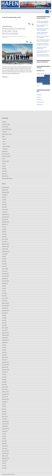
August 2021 (4, 283)
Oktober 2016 (5, 426)
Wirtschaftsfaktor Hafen (7, 178)
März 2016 (4, 443)
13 (41, 79)
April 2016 (4, 441)
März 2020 (4, 325)
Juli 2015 (4, 463)
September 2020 (5, 310)
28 (43, 83)
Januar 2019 (4, 359)
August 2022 (4, 253)
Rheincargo (5, 148)
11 (37, 79)
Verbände (4, 168)
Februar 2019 (5, 357)
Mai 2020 (4, 320)
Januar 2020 (4, 330)
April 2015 (4, 468)
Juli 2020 (4, 315)
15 (45, 79)
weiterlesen (5, 76)
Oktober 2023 (5, 219)
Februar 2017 (5, 416)
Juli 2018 (4, 374)
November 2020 (5, 305)
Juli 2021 (4, 285)
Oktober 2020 (5, 308)
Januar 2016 (4, 448)
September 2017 (5, 399)
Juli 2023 (4, 226)
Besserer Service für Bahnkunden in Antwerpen (43, 37)
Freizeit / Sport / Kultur (7, 134)
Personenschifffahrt (6, 156)
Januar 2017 (4, 418)
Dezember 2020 (5, 303)
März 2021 (4, 295)
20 (41, 81)
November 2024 (5, 187)
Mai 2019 (4, 349)
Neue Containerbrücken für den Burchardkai (42, 25)
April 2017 (4, 411)
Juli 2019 (4, 345)
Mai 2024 (4, 202)
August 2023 (4, 224)
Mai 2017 (4, 409)
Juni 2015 (4, 465)
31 (49, 83)
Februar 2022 (5, 268)
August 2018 (4, 372)
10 (49, 77)
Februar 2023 (5, 239)
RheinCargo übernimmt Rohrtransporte (42, 48)
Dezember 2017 (5, 391)
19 (39, 81)
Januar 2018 (4, 389)
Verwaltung (4, 171)
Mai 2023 (4, 231)
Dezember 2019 (5, 332)
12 (39, 79)
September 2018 (5, 369)
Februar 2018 (5, 386)
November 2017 (5, 394)
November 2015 (5, 453)
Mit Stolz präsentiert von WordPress (8, 474)
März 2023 (4, 236)
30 (47, 83)
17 (49, 79)
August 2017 (4, 401)
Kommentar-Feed (40, 102)
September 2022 (5, 251)
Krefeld (4, 144)
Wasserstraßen (5, 176)
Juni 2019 (4, 347)
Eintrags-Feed (40, 99)
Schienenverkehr (5, 161)
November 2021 (5, 276)
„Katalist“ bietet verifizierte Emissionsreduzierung (42, 33)
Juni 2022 (4, 258)
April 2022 (4, 263)
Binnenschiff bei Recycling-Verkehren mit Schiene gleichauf (43, 40)
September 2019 (5, 340)
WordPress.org (40, 104)
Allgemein (4, 121)
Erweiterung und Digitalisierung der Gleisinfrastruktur (43, 22)
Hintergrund (4, 151)
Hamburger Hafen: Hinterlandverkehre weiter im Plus (43, 51)
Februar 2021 (5, 298)
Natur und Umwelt (6, 153)
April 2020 (4, 322)
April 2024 (4, 204)
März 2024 (4, 207)
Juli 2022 (4, 256)
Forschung (4, 131)
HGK (4, 141)
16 (47, 79)
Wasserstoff (4, 173)
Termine (3, 166)
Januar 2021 (4, 300)
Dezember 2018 (5, 362)
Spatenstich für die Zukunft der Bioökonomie (13, 31)
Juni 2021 (4, 288)
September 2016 (5, 428)
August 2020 (4, 313)
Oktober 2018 (5, 367)
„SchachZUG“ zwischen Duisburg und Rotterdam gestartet (43, 55)
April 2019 (4, 352)
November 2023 (5, 217)
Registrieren (39, 94)
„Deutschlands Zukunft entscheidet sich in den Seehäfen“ (43, 44)
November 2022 (5, 246)
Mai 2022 (4, 261)
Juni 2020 (4, 317)
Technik (3, 163)
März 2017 (4, 414)
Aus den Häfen (5, 26)
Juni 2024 (4, 199)
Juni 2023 (4, 229)
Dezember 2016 (5, 421)
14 (43, 79)
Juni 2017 (4, 406)
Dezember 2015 (5, 450)
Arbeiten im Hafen (6, 124)
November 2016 (5, 423)
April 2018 (4, 381)
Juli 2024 (4, 197)
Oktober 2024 (5, 189)
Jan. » (48, 85)
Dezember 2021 (5, 273)
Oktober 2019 (5, 337)
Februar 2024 (5, 209)
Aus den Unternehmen (6, 129)
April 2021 (4, 293)
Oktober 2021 (5, 278)
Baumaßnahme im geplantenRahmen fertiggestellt (43, 29)
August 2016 (4, 431)
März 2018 (4, 384)
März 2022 (4, 266)
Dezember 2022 (5, 244)
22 (45, 81)
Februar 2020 (5, 327)
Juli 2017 (4, 404)
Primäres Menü (50, 11)
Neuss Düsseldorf (6, 146)
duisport (4, 139)
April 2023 (4, 234)
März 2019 (4, 354)
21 (43, 81)
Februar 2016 (5, 446)
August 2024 (4, 194)
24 (49, 81)
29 (45, 83)
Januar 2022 (4, 271)
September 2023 (5, 221)
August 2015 (4, 460)
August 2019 (4, 342)
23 (47, 81)
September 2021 (5, 281)
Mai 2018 (4, 379)
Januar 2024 (4, 212)
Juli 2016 (4, 433)
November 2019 (5, 335)
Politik (10, 26)
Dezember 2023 (5, 214)
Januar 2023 (4, 241)
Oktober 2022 (5, 249)
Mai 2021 (4, 290)
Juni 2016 (4, 436)
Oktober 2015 (5, 455)
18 (37, 81)
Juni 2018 (4, 377)
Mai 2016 (4, 438)
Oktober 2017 (5, 396)
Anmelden (39, 97)
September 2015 (5, 458)
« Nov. (38, 85)
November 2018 (5, 364)
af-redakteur (15, 36)
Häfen (3, 136)
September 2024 (5, 192)
